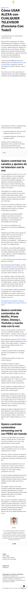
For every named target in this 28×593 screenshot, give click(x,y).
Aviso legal (6, 555)
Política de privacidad (9, 559)
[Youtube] (15, 543)
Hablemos (6, 567)
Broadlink (10, 187)
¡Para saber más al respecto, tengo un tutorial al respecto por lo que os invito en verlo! (13, 302)
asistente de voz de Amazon (14, 267)
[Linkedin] (13, 543)
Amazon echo (5, 7)
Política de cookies (8, 557)
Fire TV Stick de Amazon (18, 335)
